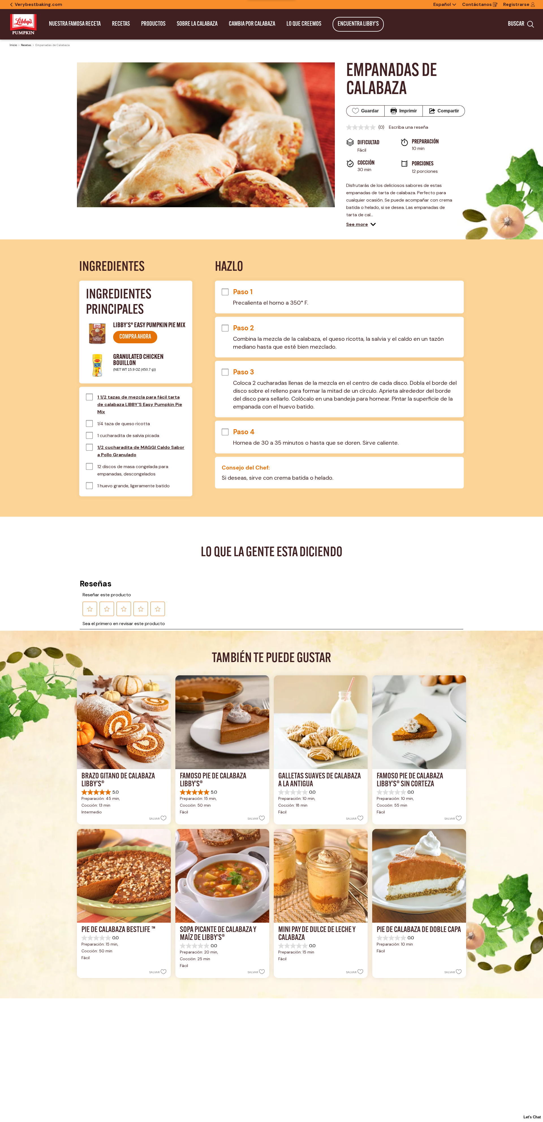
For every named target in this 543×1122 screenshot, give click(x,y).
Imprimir (408, 110)
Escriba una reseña (408, 127)
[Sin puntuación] (362, 127)
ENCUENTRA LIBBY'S (358, 24)
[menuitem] (74, 24)
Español (442, 4)
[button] (361, 224)
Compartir (448, 110)
